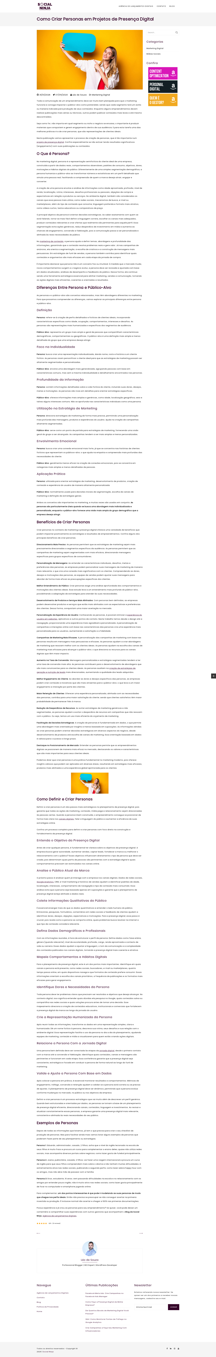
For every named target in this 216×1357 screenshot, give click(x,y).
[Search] (176, 32)
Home (39, 1311)
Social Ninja (48, 1351)
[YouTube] (178, 1348)
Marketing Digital (101, 94)
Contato (161, 6)
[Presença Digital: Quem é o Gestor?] (163, 99)
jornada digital (107, 1050)
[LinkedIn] (171, 1348)
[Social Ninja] (45, 6)
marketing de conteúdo (52, 241)
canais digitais (66, 819)
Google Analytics (45, 882)
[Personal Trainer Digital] (163, 86)
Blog (172, 6)
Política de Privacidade (48, 1307)
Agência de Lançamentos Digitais (136, 6)
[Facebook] (167, 1348)
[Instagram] (174, 1348)
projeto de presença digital (50, 142)
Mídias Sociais (153, 54)
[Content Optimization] (163, 73)
